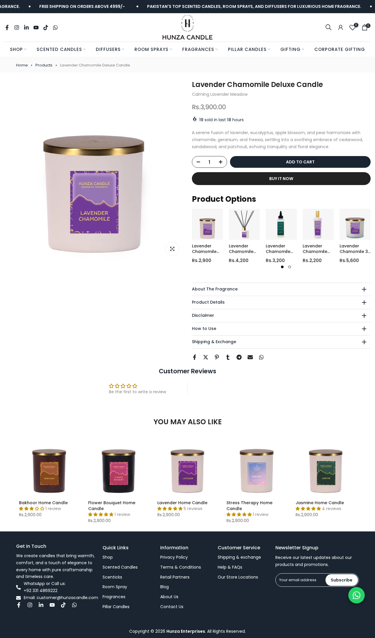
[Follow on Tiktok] (45, 27)
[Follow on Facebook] (7, 27)
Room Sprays (151, 49)
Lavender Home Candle (182, 503)
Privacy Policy (174, 557)
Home (22, 65)
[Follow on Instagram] (16, 27)
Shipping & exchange (239, 557)
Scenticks (112, 577)
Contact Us (171, 607)
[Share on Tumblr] (228, 357)
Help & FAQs (230, 567)
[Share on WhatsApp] (261, 357)
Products (43, 65)
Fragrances (198, 49)
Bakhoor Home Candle (43, 503)
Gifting (290, 49)
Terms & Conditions (180, 567)
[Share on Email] (250, 357)
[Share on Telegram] (239, 357)
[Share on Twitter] (205, 357)
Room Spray (115, 587)
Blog (164, 587)
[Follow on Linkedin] (26, 27)
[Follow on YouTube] (36, 27)
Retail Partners (175, 577)
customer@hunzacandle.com (67, 598)
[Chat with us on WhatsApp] (356, 595)
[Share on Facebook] (194, 357)
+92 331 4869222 (40, 590)
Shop (16, 49)
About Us (169, 597)
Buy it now (281, 179)
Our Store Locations (238, 577)
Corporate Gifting (339, 49)
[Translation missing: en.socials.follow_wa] (55, 27)
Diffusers (108, 49)
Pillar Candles (247, 49)
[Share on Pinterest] (216, 357)
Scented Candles (59, 49)
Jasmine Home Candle (320, 503)
